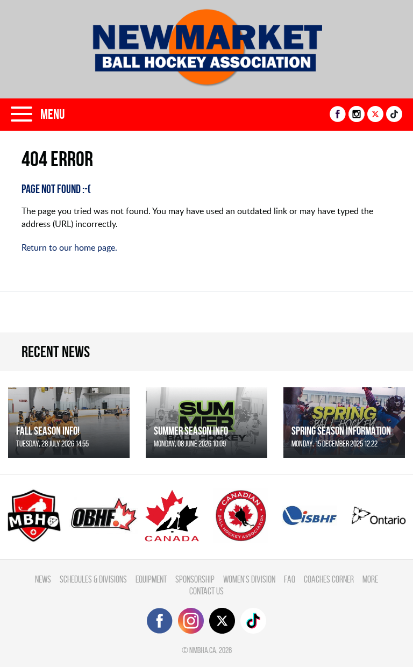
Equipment (151, 579)
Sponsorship (195, 579)
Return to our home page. (69, 247)
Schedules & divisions (93, 579)
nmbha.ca (202, 650)
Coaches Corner (329, 579)
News (43, 579)
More (370, 579)
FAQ (289, 579)
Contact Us (206, 591)
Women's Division (249, 579)
